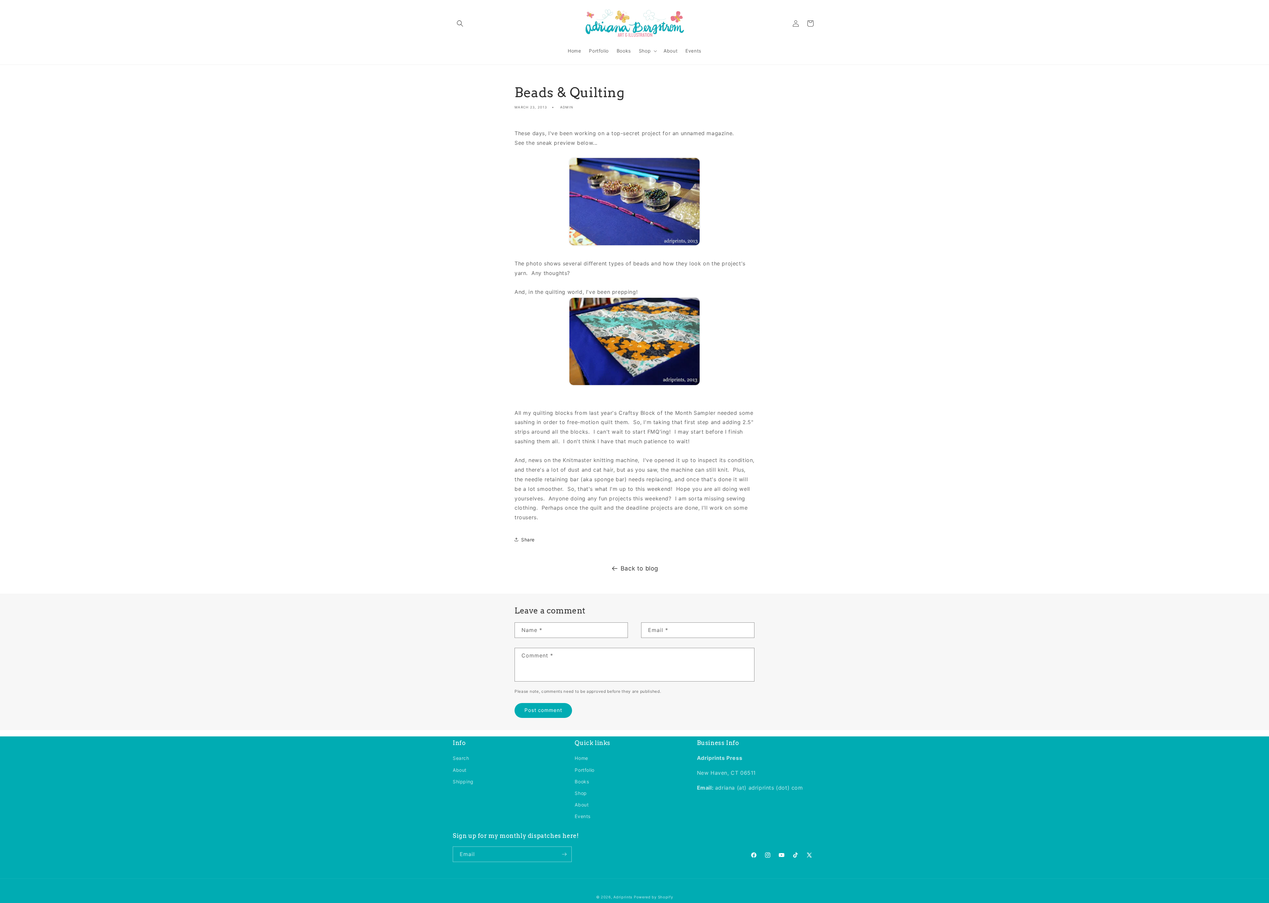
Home (581, 758)
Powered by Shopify (653, 897)
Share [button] (528, 539)
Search (461, 758)
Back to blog (639, 568)
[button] (460, 23)
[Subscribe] (564, 854)
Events (583, 816)
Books (582, 781)
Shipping (463, 781)
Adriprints (623, 897)
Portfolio (584, 769)
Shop (581, 793)
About (460, 769)
